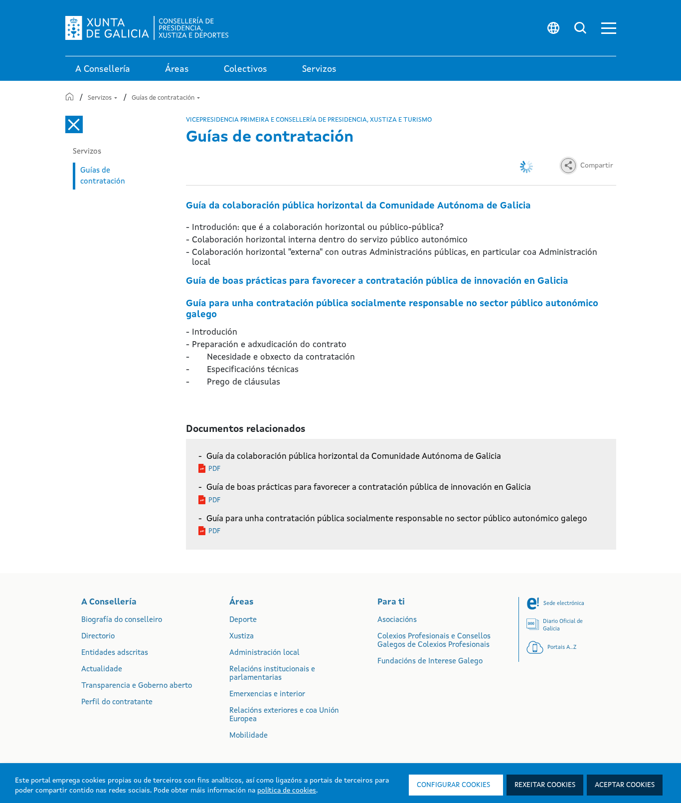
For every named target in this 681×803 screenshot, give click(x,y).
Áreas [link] (177, 69)
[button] (608, 28)
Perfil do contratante (117, 702)
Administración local (264, 653)
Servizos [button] (319, 69)
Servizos (100, 98)
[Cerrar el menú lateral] (74, 124)
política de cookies (286, 790)
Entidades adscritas (114, 653)
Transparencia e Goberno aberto (136, 686)
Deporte (243, 620)
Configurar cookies (453, 785)
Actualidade (101, 669)
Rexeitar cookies (544, 785)
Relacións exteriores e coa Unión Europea (284, 715)
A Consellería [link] (102, 69)
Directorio (98, 636)
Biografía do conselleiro (121, 620)
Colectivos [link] (245, 69)
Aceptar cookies (625, 785)
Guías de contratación (164, 98)
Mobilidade (248, 736)
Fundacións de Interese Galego (430, 661)
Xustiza (241, 636)
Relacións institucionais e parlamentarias (272, 674)
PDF (214, 468)
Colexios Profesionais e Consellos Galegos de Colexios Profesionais (434, 641)
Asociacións (397, 620)
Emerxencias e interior (267, 694)
